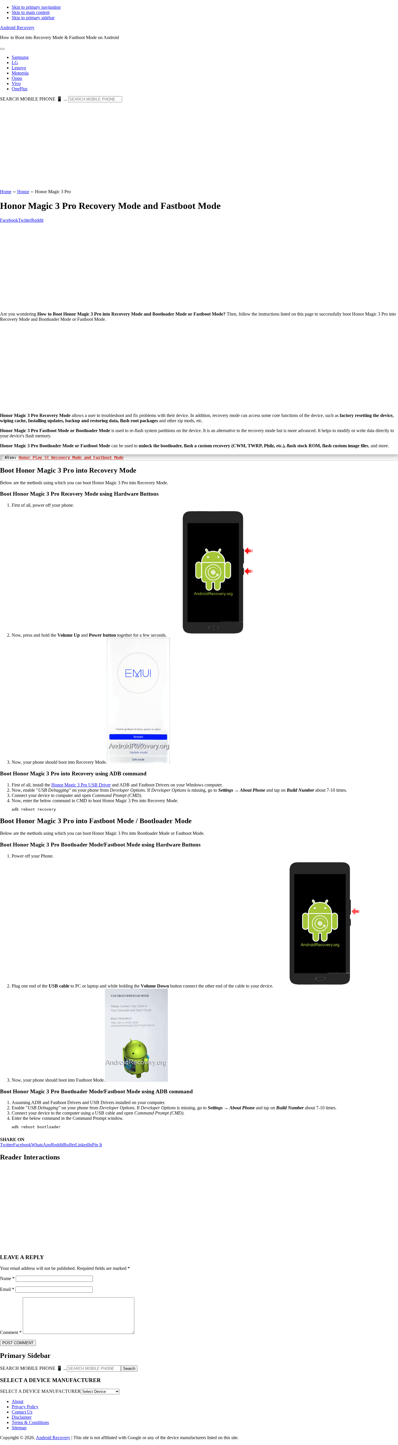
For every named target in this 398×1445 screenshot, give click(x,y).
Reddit (57, 1144)
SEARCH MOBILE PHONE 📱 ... (33, 98)
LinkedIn (83, 1144)
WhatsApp (41, 1144)
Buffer (69, 1144)
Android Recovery (17, 27)
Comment (11, 1332)
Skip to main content (31, 12)
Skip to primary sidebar (33, 17)
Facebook (22, 1144)
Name (7, 1278)
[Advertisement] (199, 146)
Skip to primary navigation (36, 7)
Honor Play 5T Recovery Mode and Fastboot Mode (71, 457)
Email (7, 1289)
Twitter (6, 1144)
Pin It (97, 1144)
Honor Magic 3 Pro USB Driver (81, 784)
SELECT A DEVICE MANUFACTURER (40, 1391)
